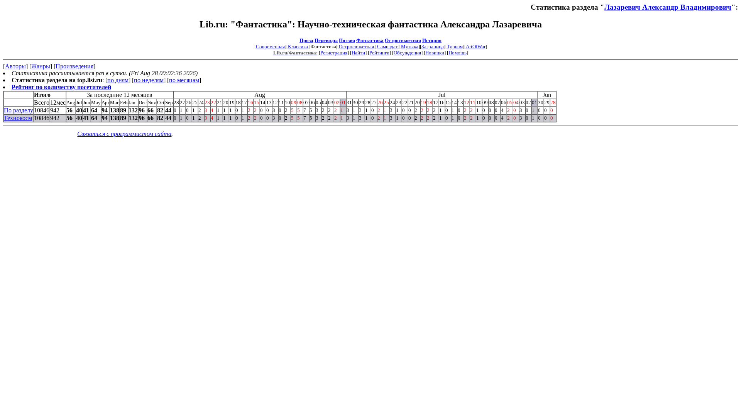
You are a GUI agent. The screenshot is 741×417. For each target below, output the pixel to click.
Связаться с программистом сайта (124, 134)
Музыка (409, 46)
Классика (298, 46)
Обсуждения (407, 53)
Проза (306, 40)
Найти (358, 53)
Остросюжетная (403, 40)
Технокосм (18, 118)
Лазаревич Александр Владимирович (667, 7)
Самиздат (387, 46)
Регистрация (333, 53)
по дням (118, 80)
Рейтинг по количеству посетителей (61, 87)
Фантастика (370, 40)
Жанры (40, 66)
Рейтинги (379, 53)
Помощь (457, 53)
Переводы (326, 40)
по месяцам (184, 80)
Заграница (432, 46)
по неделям (149, 80)
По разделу (18, 110)
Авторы (15, 66)
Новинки (434, 53)
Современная (270, 46)
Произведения (74, 66)
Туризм (455, 46)
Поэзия (347, 40)
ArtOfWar (476, 46)
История (432, 40)
